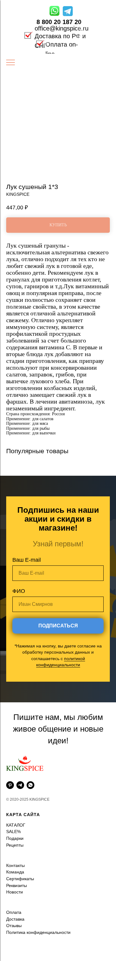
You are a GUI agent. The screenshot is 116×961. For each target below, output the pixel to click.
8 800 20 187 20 (59, 21)
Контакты (15, 836)
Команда (15, 842)
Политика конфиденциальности (38, 903)
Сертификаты (20, 849)
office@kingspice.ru (61, 28)
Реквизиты (16, 856)
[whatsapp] (30, 756)
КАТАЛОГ (15, 796)
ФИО (18, 576)
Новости (14, 862)
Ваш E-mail (26, 545)
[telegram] (20, 756)
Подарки (15, 809)
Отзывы (14, 896)
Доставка (15, 890)
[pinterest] (10, 756)
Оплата (13, 883)
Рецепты (15, 816)
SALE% (13, 802)
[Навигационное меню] (10, 63)
